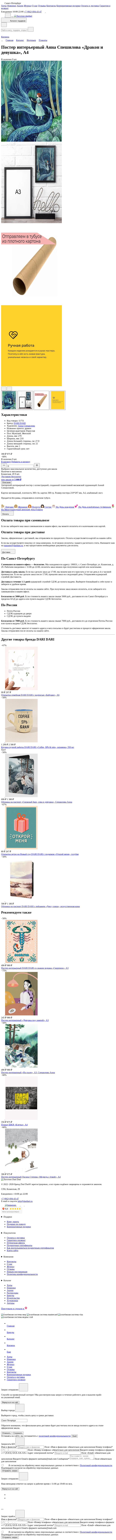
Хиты (4, 6)
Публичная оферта (16, 1243)
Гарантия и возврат (16, 1240)
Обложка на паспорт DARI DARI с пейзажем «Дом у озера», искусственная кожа (40, 906)
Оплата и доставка (90, 6)
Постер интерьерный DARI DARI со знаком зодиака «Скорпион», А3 (34, 968)
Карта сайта (12, 1250)
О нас (34, 6)
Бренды (10, 1295)
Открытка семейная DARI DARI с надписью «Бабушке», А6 (30, 695)
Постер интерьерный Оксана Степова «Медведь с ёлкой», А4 (31, 1177)
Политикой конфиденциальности (96, 1465)
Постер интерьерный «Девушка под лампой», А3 (25, 1020)
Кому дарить (13, 1221)
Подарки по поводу (16, 1224)
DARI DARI (20, 423)
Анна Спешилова (26, 426)
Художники (12, 1300)
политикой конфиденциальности (55, 1436)
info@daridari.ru (25, 1201)
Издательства (13, 1298)
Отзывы (42, 6)
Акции (20, 6)
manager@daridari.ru (13, 545)
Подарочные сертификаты (19, 1245)
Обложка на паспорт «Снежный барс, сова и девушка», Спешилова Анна (36, 802)
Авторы (10, 1303)
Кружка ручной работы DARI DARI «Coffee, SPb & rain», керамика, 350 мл (37, 747)
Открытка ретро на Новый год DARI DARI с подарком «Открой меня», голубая (40, 854)
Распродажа (12, 1293)
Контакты (51, 6)
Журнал (27, 6)
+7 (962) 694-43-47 (33, 11)
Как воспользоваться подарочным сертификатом (30, 1248)
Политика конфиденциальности (22, 1274)
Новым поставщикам (17, 1271)
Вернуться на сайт (10, 1489)
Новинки (11, 6)
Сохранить (17, 1433)
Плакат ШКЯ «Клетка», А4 (14, 1124)
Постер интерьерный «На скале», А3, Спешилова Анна (28, 1072)
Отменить (6, 1433)
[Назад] (4, 24)
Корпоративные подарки (68, 6)
